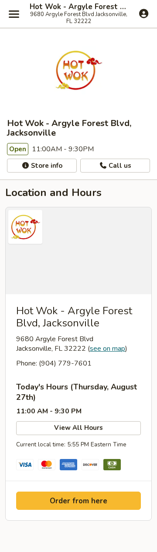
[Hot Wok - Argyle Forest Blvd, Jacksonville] (78, 250)
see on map (107, 348)
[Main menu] (14, 14)
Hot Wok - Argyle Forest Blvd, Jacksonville (78, 7)
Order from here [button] (78, 501)
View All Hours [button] (78, 427)
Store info (45, 165)
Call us (119, 165)
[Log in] (144, 13)
